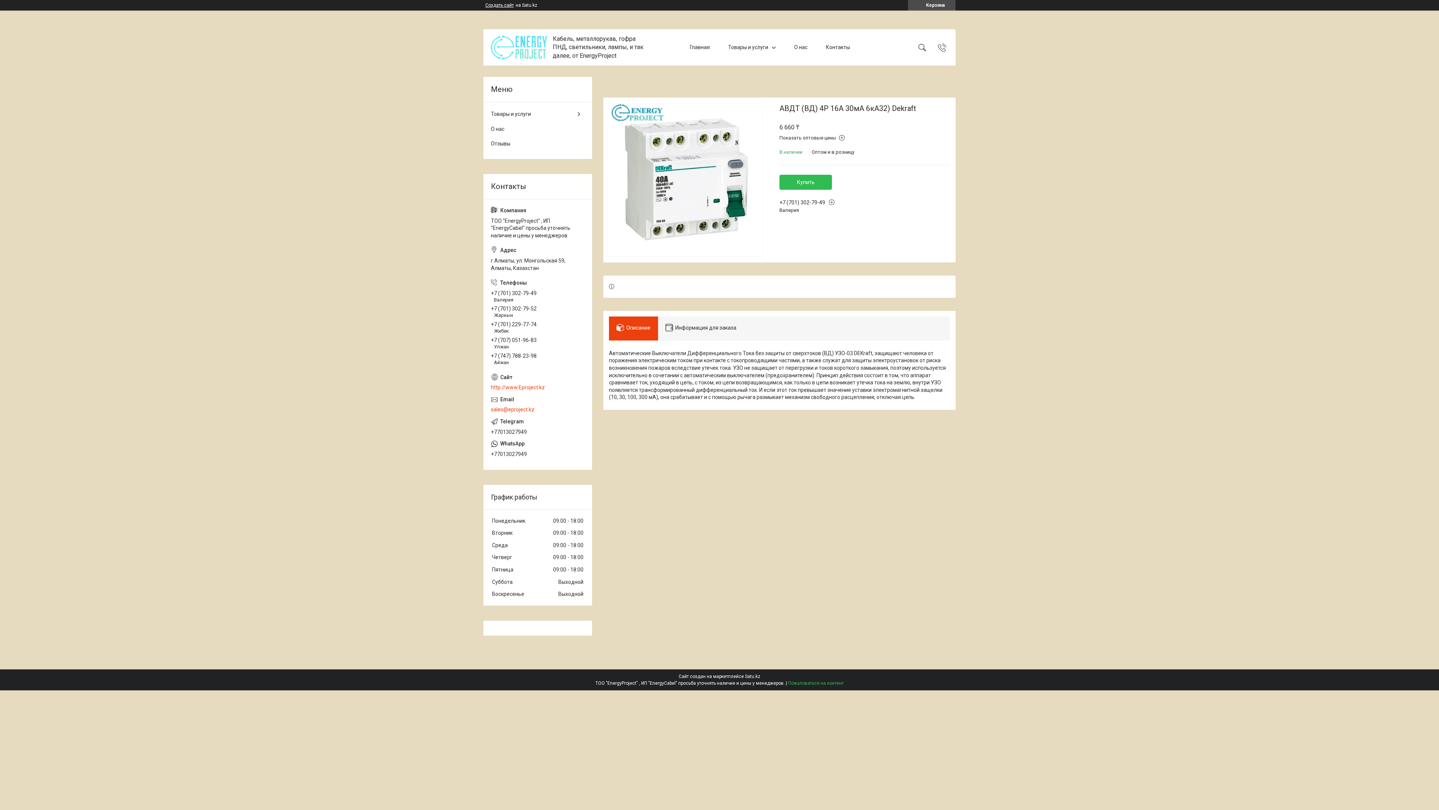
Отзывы (500, 144)
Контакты (838, 47)
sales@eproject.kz (512, 409)
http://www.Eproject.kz (518, 387)
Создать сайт (499, 5)
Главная (700, 47)
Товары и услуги (748, 47)
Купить (806, 182)
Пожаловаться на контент (816, 683)
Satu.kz (752, 676)
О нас (801, 47)
